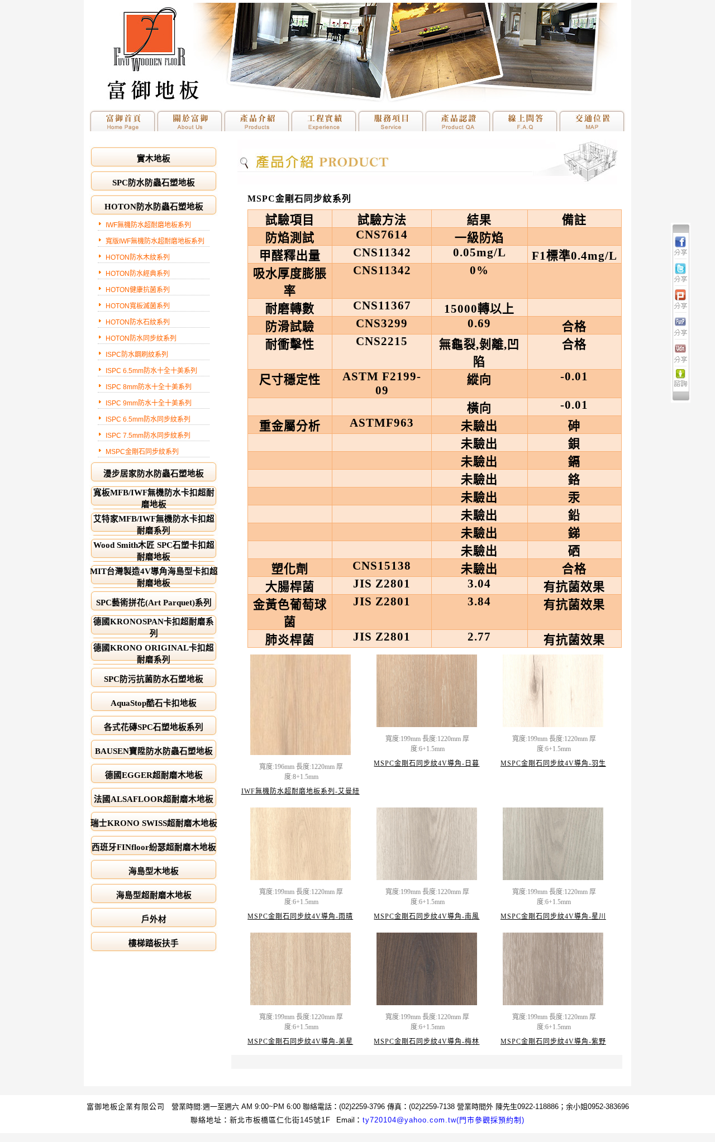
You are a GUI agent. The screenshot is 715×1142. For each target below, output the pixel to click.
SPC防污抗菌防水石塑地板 (153, 679)
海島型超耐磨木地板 (154, 895)
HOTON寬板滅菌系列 (138, 306)
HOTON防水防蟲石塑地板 (153, 206)
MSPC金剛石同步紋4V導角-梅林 (426, 1041)
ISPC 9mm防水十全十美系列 (149, 403)
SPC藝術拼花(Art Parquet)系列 (154, 602)
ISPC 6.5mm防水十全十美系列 (151, 371)
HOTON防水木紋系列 (138, 257)
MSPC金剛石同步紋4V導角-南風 (426, 916)
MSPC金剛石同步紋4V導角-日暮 (426, 763)
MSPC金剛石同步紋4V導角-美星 (300, 1041)
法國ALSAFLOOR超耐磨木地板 (153, 799)
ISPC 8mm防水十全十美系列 (149, 387)
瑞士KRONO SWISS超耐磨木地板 (153, 823)
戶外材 (153, 919)
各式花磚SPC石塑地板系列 (153, 727)
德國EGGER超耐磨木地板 (154, 775)
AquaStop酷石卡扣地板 (154, 703)
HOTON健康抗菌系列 (138, 290)
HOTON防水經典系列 (138, 274)
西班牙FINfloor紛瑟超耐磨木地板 (154, 847)
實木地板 (153, 158)
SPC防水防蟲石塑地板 (153, 182)
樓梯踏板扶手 (153, 943)
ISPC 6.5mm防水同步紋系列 (148, 419)
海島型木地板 (153, 871)
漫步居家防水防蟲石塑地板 (153, 473)
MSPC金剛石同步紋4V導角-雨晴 (300, 916)
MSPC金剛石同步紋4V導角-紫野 (553, 1041)
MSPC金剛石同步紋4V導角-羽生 (553, 763)
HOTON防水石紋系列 (138, 322)
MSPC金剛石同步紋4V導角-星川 (553, 916)
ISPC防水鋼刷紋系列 (137, 355)
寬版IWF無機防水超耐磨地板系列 (155, 241)
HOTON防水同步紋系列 (141, 338)
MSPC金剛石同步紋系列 (142, 452)
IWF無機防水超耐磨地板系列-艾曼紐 (300, 791)
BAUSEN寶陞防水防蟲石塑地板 (154, 751)
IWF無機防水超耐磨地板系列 (148, 225)
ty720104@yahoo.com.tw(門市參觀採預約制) (444, 1120)
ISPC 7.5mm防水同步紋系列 (148, 435)
